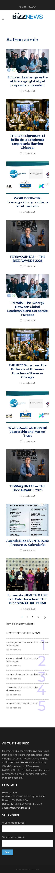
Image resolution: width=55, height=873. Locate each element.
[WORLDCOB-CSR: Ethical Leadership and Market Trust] (27, 406)
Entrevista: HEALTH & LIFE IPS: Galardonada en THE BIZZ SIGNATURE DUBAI (27, 599)
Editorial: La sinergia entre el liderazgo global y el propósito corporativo (27, 81)
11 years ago (15, 649)
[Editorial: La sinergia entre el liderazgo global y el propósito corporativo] (27, 60)
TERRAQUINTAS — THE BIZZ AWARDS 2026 (27, 259)
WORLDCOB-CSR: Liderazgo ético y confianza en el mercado (27, 202)
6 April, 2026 (29, 550)
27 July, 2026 (29, 91)
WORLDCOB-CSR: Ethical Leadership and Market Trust (27, 432)
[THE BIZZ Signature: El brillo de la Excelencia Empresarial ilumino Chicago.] (27, 115)
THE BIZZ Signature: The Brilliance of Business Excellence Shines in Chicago (27, 371)
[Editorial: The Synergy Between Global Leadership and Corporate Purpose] (27, 286)
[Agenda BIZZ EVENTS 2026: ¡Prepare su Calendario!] (27, 519)
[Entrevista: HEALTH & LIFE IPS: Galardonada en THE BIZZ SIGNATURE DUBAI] (27, 574)
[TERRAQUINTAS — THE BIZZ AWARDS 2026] (27, 235)
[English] (22, 7)
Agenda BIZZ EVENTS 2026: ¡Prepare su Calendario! (27, 543)
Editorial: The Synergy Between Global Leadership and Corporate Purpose (27, 309)
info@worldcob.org (19, 808)
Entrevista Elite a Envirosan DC (22, 703)
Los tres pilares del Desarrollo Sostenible (27, 674)
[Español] (32, 7)
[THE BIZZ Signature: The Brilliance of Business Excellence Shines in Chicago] (27, 344)
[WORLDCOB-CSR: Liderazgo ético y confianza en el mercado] (27, 177)
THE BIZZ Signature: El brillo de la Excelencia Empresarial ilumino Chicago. (27, 142)
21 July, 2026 (29, 320)
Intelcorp (34, 869)
